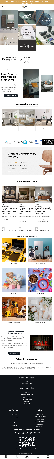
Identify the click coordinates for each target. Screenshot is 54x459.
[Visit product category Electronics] (14, 250)
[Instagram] (23, 432)
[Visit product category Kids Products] (14, 280)
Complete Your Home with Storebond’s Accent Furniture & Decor (26, 210)
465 (13, 230)
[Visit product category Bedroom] (27, 117)
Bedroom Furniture (12, 168)
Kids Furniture (24, 162)
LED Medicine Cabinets (13, 165)
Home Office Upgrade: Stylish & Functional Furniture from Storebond (43, 210)
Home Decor (24, 168)
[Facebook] (15, 432)
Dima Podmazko (7, 230)
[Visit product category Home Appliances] (40, 250)
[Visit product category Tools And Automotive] (14, 309)
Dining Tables (24, 171)
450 (30, 230)
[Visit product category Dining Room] (43, 117)
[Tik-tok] (31, 432)
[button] (11, 95)
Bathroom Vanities (12, 160)
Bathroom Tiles (11, 162)
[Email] (35, 432)
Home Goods (22, 206)
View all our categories (27, 46)
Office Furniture (25, 160)
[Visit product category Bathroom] (10, 117)
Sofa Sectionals (11, 171)
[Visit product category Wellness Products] (40, 309)
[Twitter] (19, 432)
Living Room (24, 165)
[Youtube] (39, 432)
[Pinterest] (27, 432)
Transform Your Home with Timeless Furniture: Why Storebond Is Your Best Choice (10, 210)
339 (47, 230)
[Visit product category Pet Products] (40, 280)
